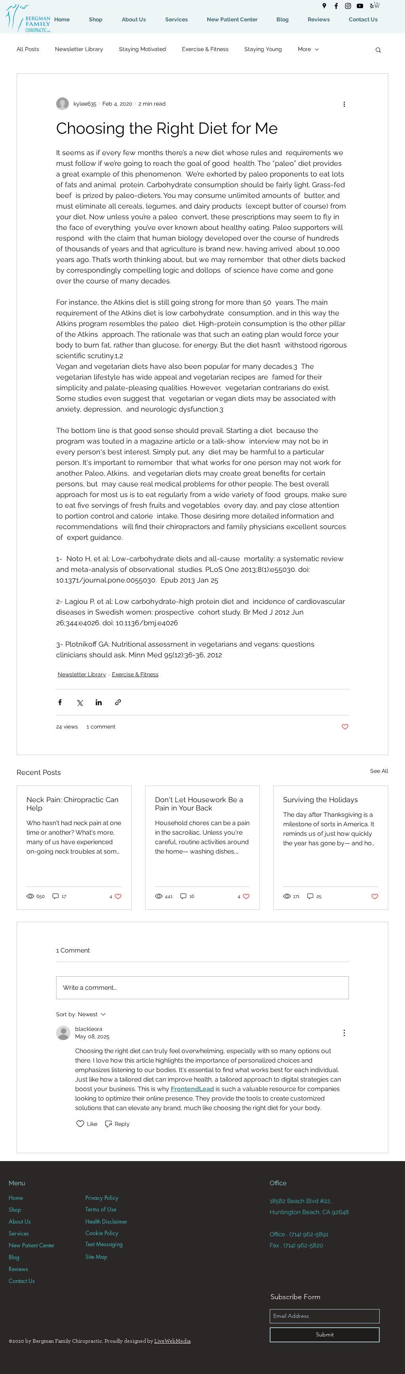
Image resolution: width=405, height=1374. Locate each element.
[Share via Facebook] (60, 702)
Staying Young (263, 49)
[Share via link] (118, 702)
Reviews (18, 1269)
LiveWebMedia (172, 1341)
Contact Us (22, 1281)
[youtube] (360, 6)
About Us (20, 1221)
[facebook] (336, 6)
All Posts (28, 49)
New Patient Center (32, 1245)
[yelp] (372, 6)
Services (19, 1233)
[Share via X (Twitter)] (79, 702)
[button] (377, 5)
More (304, 49)
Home (16, 1197)
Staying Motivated (142, 49)
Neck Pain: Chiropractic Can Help (72, 803)
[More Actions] (344, 1033)
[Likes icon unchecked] (80, 1124)
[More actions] (344, 103)
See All (379, 771)
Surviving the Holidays (320, 799)
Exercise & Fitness (205, 49)
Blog (14, 1257)
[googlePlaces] (324, 6)
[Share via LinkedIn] (98, 702)
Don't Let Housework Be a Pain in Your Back (199, 803)
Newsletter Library (79, 49)
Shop (15, 1209)
